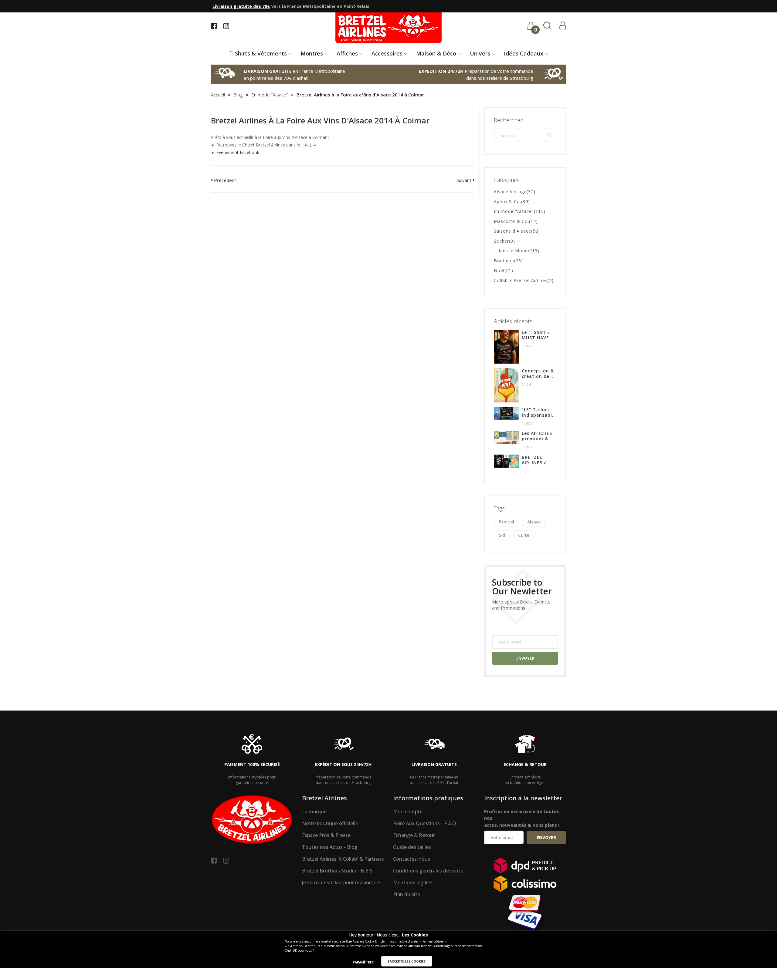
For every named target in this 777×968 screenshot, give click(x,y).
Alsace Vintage (510, 191)
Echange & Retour (414, 835)
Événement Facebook (237, 152)
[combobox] (525, 135)
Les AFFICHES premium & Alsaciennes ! (537, 436)
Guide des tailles (412, 847)
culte (523, 535)
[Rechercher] (549, 135)
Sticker (501, 241)
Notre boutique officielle (330, 823)
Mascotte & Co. (511, 221)
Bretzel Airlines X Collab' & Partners (343, 858)
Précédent (225, 180)
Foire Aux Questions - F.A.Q (424, 823)
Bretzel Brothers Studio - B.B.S (337, 870)
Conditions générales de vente (428, 870)
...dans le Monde (512, 251)
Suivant (463, 180)
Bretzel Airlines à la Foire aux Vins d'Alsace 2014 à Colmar (320, 120)
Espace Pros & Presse (326, 835)
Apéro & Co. (507, 201)
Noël (499, 270)
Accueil (218, 95)
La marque (314, 811)
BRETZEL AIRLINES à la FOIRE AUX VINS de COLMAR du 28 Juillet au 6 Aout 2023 (539, 460)
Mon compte (407, 811)
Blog (238, 95)
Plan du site (406, 894)
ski (502, 535)
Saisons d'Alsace (512, 231)
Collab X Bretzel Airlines (521, 280)
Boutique (504, 261)
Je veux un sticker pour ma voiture (341, 882)
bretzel (506, 522)
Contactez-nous (411, 858)
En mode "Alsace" (269, 95)
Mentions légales (413, 882)
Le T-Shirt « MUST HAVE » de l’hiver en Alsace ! (537, 335)
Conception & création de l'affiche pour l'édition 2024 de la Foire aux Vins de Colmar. (538, 373)
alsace (534, 522)
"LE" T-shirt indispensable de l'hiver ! (538, 412)
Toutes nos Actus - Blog (330, 847)
